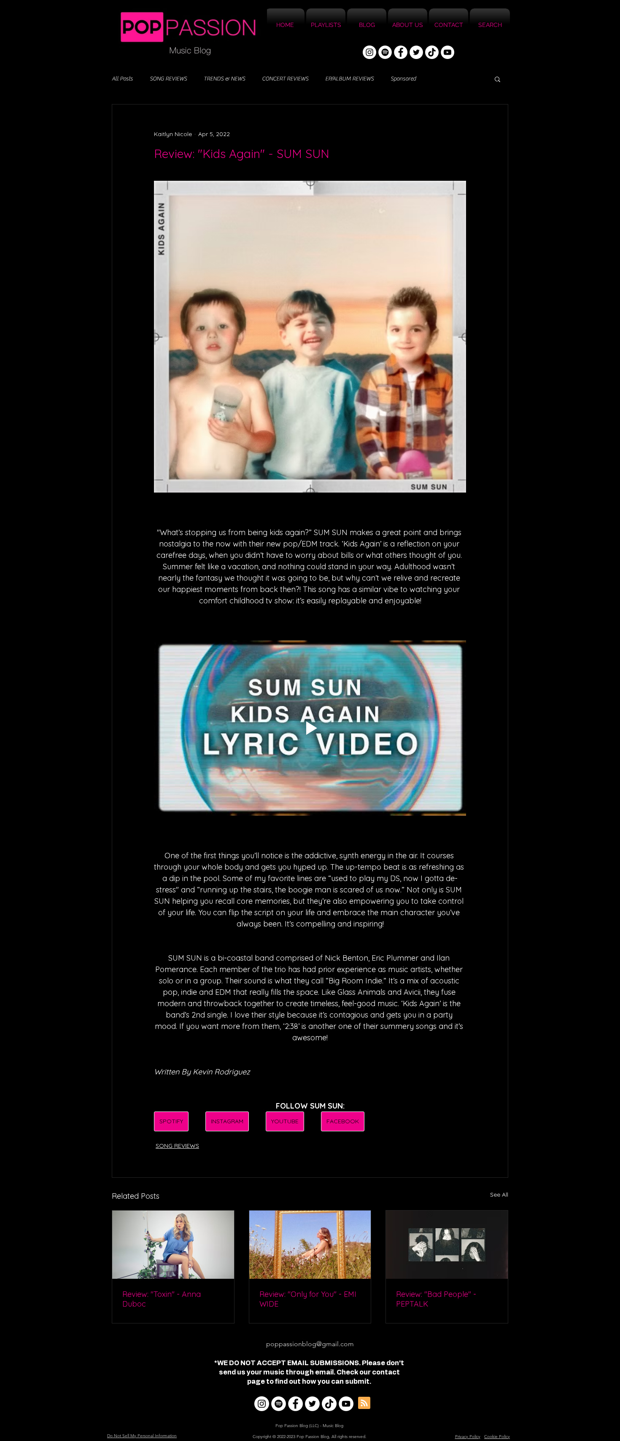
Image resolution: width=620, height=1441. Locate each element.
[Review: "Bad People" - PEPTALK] (447, 1245)
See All (499, 1194)
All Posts (122, 78)
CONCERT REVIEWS (285, 78)
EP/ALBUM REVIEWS (349, 78)
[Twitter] (416, 52)
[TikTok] (432, 52)
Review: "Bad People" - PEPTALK (436, 1299)
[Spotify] (385, 52)
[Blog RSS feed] (364, 1403)
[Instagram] (369, 52)
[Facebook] (400, 52)
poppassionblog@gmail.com (310, 1344)
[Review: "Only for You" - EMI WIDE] (310, 1245)
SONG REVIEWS (168, 78)
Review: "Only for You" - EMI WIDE (307, 1299)
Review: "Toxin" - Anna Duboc (161, 1299)
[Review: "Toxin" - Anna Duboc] (173, 1245)
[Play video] (310, 728)
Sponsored (403, 78)
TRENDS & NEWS (224, 78)
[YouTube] (447, 52)
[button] (497, 78)
